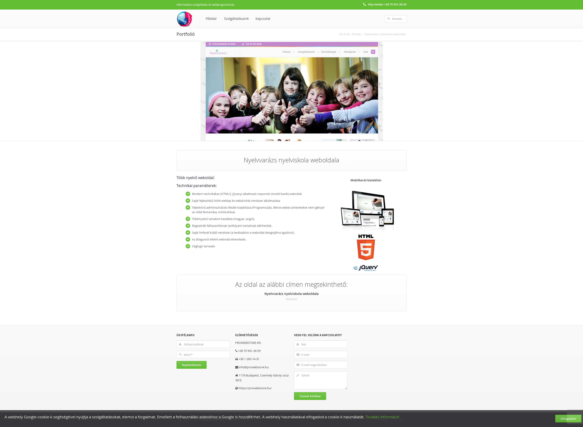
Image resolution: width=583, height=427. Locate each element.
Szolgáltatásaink (236, 18)
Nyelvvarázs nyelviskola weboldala (385, 34)
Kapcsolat (263, 18)
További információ (383, 416)
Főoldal (211, 18)
